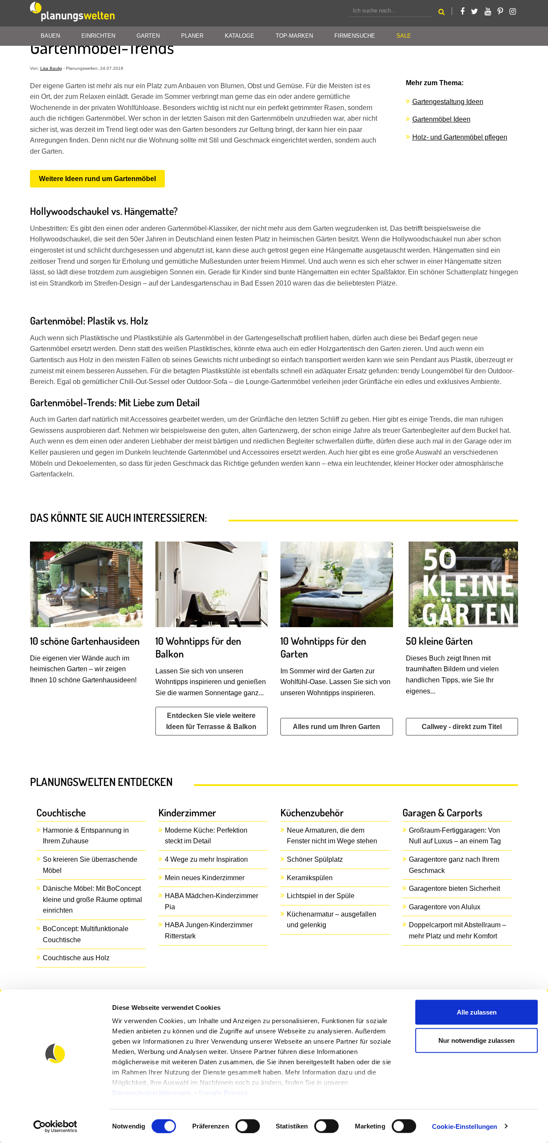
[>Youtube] (488, 11)
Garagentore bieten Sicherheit (454, 888)
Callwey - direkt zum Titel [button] (462, 726)
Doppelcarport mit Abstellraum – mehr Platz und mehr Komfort (457, 930)
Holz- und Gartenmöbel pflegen (459, 137)
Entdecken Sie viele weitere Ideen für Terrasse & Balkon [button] (211, 721)
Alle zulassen (477, 1012)
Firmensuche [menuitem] (354, 36)
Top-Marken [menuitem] (294, 36)
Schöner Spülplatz (315, 859)
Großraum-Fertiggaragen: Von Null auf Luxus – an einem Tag (455, 836)
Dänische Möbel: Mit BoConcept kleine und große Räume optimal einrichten (92, 899)
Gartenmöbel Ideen (441, 119)
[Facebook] (462, 11)
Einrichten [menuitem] (98, 36)
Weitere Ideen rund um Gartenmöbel (97, 178)
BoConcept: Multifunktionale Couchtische (85, 934)
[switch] (247, 1126)
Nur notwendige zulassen (476, 1040)
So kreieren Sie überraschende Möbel (90, 865)
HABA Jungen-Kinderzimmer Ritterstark (209, 930)
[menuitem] (404, 36)
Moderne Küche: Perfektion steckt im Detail (206, 836)
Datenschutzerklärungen (151, 1092)
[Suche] (441, 13)
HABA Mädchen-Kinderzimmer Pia (211, 901)
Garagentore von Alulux (444, 907)
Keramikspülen (310, 877)
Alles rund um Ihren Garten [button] (336, 726)
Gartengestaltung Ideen (447, 101)
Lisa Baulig (51, 68)
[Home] (73, 13)
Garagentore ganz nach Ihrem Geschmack (454, 865)
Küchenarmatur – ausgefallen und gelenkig (331, 920)
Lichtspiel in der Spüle (320, 895)
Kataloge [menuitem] (239, 36)
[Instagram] (512, 11)
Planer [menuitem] (192, 36)
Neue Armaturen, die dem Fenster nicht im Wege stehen (332, 836)
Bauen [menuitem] (50, 36)
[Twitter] (474, 11)
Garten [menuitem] (148, 36)
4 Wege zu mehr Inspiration (206, 859)
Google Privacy (223, 1092)
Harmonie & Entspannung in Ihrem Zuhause (86, 836)
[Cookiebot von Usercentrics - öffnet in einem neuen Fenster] (55, 1126)
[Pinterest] (500, 11)
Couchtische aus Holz (76, 957)
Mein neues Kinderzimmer (204, 877)
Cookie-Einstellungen (464, 1126)
